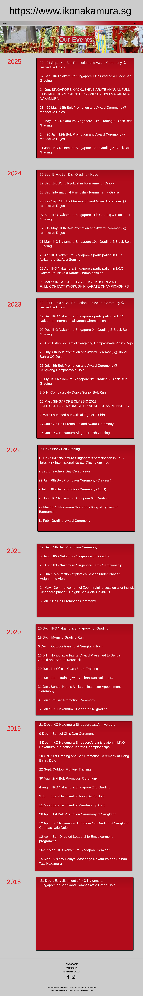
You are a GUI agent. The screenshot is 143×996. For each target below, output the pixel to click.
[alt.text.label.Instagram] (138, 23)
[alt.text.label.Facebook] (135, 23)
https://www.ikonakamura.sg (70, 10)
